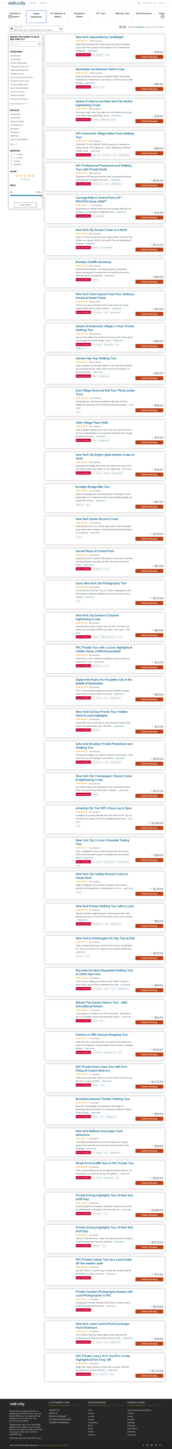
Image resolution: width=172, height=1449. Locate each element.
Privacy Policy (46, 1445)
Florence (91, 1435)
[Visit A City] (17, 1404)
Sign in (162, 3)
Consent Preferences (59, 1422)
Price (155, 27)
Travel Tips (146, 3)
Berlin (90, 1425)
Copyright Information (60, 1419)
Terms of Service (61, 1445)
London (91, 1416)
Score (148, 27)
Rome (90, 1428)
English (43, 3)
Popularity (139, 27)
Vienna (91, 1413)
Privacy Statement (57, 1416)
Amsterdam (93, 1422)
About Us (53, 1413)
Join (155, 3)
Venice (91, 1432)
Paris (90, 1410)
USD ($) (32, 3)
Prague (91, 1419)
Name (161, 27)
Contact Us (54, 1410)
